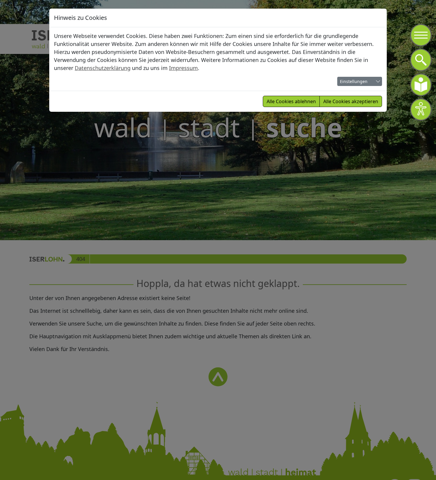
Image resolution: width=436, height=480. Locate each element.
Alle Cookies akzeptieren (350, 101)
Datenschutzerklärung (103, 67)
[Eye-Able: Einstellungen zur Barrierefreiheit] (421, 109)
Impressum (183, 67)
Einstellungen (353, 81)
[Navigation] (421, 35)
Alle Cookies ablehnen (291, 101)
